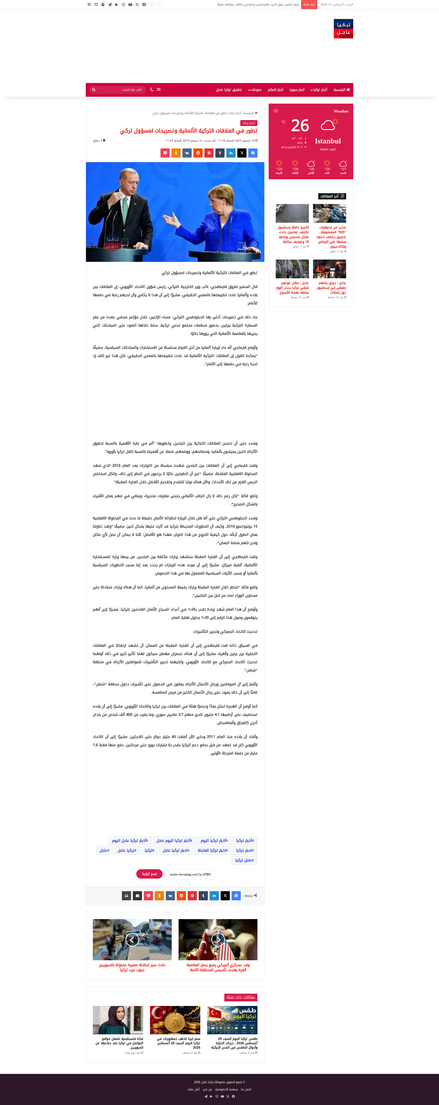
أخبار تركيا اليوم (213, 840)
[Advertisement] (174, 46)
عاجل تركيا (243, 860)
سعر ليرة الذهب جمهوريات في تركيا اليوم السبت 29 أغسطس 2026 (178, 1043)
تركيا (149, 850)
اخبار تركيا (244, 850)
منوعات (256, 90)
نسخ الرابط (149, 874)
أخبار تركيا (320, 90)
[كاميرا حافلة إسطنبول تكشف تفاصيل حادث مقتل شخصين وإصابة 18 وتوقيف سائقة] (292, 213)
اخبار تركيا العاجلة (212, 850)
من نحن (207, 1089)
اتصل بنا (246, 1089)
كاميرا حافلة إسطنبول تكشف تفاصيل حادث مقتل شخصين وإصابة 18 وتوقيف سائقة (293, 234)
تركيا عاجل (126, 850)
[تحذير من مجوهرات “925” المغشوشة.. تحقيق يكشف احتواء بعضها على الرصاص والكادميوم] (329, 213)
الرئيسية (340, 90)
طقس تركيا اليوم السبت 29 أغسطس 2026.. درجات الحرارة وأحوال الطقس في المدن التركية (234, 1043)
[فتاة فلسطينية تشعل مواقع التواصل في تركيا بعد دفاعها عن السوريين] (118, 1020)
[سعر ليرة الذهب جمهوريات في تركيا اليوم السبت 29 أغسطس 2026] (175, 1020)
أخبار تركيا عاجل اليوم (129, 840)
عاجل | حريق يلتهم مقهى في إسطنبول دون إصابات (331, 288)
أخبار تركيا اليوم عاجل (173, 840)
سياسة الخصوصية (226, 1089)
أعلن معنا (194, 1089)
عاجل (103, 850)
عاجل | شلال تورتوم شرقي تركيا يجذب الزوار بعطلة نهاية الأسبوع (292, 288)
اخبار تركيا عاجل (175, 850)
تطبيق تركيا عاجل (229, 90)
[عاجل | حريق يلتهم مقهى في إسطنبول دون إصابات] (329, 269)
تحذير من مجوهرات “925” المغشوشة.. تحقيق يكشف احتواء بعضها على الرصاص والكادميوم (241, 4)
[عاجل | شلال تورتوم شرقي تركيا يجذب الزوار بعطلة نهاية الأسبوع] (292, 269)
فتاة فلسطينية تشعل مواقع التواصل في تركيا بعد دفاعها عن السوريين (119, 1043)
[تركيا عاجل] (343, 28)
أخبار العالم (275, 90)
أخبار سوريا (296, 90)
